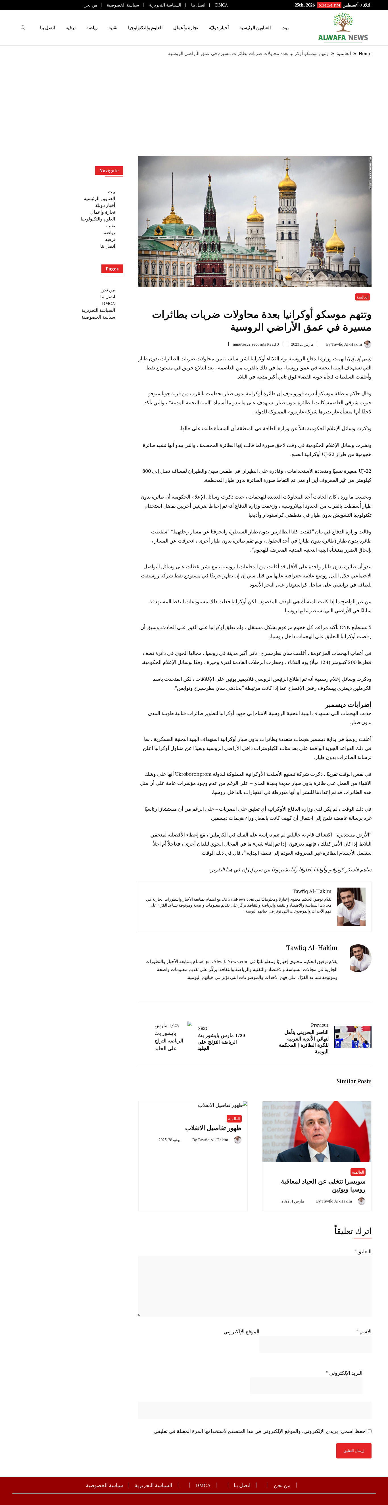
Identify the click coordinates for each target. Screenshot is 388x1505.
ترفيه (71, 27)
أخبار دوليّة (219, 27)
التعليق (363, 1251)
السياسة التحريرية (165, 5)
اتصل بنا (198, 5)
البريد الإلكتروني (344, 1372)
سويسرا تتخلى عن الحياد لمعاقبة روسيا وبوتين (323, 1185)
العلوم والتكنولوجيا (145, 27)
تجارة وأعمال (185, 27)
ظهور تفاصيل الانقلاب (213, 1128)
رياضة (92, 27)
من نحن (90, 5)
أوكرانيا (258, 358)
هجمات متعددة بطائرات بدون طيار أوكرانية (264, 738)
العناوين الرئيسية (255, 27)
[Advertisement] (194, 106)
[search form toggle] (23, 27)
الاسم (364, 1331)
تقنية (113, 27)
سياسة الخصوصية (123, 5)
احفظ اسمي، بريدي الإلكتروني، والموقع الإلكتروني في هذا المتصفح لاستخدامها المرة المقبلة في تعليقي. (260, 1431)
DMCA (221, 5)
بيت (285, 27)
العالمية (362, 297)
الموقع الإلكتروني (241, 1331)
